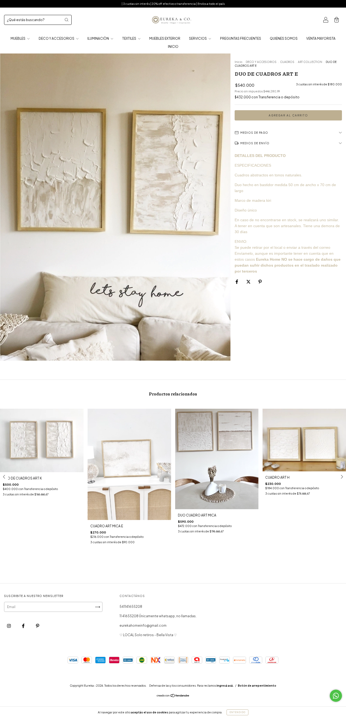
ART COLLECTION (310, 61)
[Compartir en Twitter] (248, 282)
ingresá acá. (225, 685)
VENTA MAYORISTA (320, 38)
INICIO (173, 47)
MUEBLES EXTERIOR (164, 38)
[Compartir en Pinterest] (260, 282)
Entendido (237, 712)
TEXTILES (129, 38)
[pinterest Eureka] (37, 626)
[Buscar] (66, 19)
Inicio (238, 61)
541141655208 (130, 607)
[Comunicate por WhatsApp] (336, 696)
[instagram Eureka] (9, 626)
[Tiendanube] (173, 696)
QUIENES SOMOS (284, 38)
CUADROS (287, 61)
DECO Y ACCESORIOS (57, 38)
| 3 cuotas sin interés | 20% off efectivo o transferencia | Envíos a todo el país (173, 3)
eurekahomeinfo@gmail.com (143, 625)
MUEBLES (18, 38)
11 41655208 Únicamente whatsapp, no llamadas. (158, 616)
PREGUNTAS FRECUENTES (240, 38)
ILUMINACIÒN (98, 38)
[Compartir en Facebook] (237, 282)
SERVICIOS (198, 38)
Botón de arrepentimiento (257, 685)
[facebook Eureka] (23, 626)
